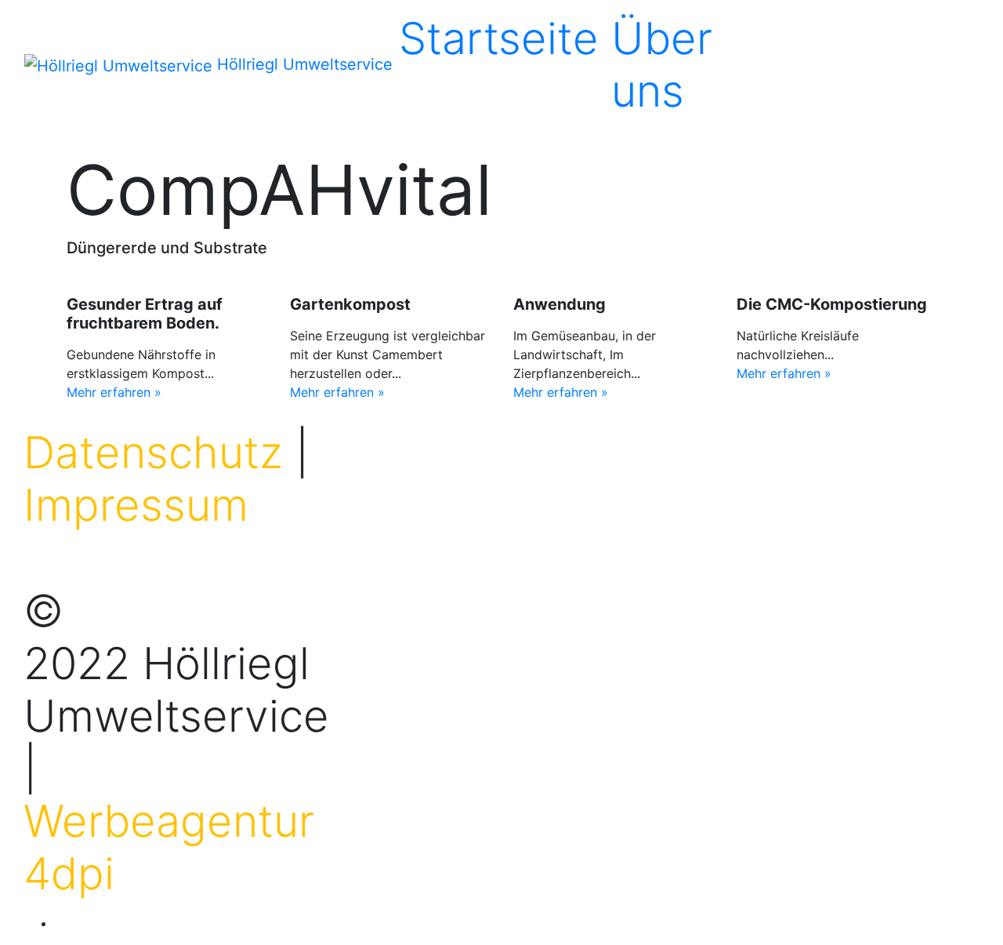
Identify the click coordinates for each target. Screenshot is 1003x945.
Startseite (499, 38)
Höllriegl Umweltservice (305, 64)
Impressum (136, 505)
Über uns (661, 65)
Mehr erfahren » (114, 392)
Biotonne (816, 38)
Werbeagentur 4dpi (169, 847)
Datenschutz (153, 452)
